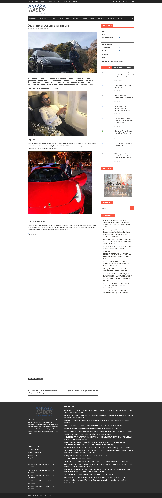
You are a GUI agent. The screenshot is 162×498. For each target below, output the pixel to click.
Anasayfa (30, 1)
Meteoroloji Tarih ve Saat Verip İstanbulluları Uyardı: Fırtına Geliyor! (123, 133)
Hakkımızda (43, 1)
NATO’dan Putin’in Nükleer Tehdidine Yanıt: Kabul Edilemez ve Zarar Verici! (124, 120)
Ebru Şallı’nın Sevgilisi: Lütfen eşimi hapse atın (80, 390)
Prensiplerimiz (51, 1)
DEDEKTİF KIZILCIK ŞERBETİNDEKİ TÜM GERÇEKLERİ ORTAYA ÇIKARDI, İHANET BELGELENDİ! (116, 285)
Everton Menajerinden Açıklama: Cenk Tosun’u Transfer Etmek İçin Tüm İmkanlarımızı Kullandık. (124, 75)
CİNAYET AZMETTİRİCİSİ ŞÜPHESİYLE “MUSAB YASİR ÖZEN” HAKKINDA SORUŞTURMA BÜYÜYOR (94, 477)
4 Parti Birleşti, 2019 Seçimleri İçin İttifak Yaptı (123, 144)
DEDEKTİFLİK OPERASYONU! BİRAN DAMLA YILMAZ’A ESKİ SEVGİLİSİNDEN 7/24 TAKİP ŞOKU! (117, 256)
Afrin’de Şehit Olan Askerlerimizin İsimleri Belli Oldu (124, 97)
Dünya (68, 18)
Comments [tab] (118, 68)
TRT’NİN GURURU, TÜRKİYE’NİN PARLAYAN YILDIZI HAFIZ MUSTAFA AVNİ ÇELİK (89, 474)
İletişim (75, 1)
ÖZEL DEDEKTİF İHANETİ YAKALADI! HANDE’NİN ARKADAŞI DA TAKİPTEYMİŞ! (88, 445)
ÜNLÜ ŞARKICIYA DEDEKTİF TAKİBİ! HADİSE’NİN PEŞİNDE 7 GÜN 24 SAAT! (87, 434)
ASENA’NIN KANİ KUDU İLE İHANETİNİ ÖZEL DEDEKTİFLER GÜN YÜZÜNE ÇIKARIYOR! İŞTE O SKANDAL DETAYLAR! (117, 241)
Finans (92, 18)
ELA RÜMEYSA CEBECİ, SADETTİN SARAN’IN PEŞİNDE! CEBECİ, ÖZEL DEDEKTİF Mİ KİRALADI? (117, 249)
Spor (61, 18)
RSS (70, 1)
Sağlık (119, 18)
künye (36, 1)
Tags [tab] (129, 68)
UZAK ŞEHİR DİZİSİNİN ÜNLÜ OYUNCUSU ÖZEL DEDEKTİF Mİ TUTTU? (86, 456)
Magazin (101, 18)
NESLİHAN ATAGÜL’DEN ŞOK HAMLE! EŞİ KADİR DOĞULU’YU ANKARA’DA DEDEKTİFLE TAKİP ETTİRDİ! (96, 461)
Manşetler (44, 18)
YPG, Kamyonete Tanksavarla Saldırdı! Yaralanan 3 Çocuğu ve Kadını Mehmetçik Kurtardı (124, 156)
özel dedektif (46, 465)
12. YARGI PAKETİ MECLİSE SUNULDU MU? (77, 458)
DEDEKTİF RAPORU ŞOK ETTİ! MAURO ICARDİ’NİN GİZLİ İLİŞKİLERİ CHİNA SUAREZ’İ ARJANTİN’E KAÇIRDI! (117, 263)
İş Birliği (65, 1)
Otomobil (110, 18)
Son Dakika (33, 18)
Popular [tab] (107, 68)
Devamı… (31, 433)
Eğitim (75, 18)
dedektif (30, 465)
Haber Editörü (44, 28)
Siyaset (53, 18)
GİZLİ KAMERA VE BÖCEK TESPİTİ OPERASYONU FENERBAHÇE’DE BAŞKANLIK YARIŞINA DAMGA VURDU (97, 448)
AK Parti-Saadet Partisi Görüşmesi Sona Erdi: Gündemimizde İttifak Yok (122, 108)
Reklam (59, 1)
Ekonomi (84, 18)
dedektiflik (37, 465)
